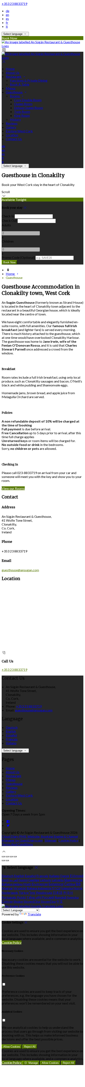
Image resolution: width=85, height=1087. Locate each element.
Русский (48, 897)
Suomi (23, 880)
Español (11, 735)
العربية (13, 880)
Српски (7, 901)
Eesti (5, 880)
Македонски (73, 880)
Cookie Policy (68, 840)
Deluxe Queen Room (28, 108)
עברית (56, 888)
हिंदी (78, 884)
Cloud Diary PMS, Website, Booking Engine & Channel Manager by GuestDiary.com (40, 838)
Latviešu (58, 880)
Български (40, 884)
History (15, 119)
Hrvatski (20, 888)
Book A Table (19, 84)
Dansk (64, 876)
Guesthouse (14, 92)
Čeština (69, 884)
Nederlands (10, 893)
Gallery (11, 127)
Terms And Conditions (17, 844)
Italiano (11, 743)
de (7, 11)
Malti (27, 884)
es (7, 19)
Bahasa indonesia (39, 888)
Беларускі (56, 884)
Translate (34, 914)
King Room (22, 115)
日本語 (58, 893)
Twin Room (22, 111)
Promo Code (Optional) (18, 257)
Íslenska (67, 888)
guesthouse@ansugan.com (20, 570)
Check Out (9, 220)
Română (60, 897)
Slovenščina (32, 901)
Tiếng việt (33, 897)
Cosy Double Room (27, 100)
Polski (21, 897)
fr (7, 22)
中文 (59, 901)
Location (12, 135)
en (7, 15)
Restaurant (14, 76)
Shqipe (18, 901)
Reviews (12, 123)
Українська (44, 893)
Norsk (78, 888)
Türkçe (24, 893)
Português (9, 897)
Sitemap (50, 840)
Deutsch (12, 727)
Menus (10, 88)
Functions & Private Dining (28, 80)
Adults (6, 225)
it (7, 26)
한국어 (68, 893)
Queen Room (23, 104)
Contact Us (14, 139)
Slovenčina (48, 901)
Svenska (73, 897)
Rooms (15, 96)
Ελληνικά (76, 876)
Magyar (7, 888)
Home (10, 69)
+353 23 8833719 (14, 4)
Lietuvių (45, 880)
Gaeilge (33, 880)
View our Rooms (13, 488)
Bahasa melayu (12, 884)
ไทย (32, 893)
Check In (8, 216)
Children (8, 241)
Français (12, 739)
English (11, 731)
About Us (12, 72)
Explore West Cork (19, 131)
